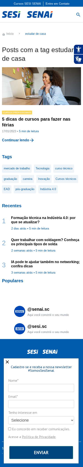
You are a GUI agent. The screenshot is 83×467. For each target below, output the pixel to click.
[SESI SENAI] (27, 14)
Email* (13, 396)
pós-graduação (24, 189)
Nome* (13, 380)
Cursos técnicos (66, 179)
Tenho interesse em (22, 412)
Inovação (44, 179)
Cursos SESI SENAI (27, 3)
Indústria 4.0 (48, 189)
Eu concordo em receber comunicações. (40, 429)
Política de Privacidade (39, 437)
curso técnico (63, 168)
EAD (7, 189)
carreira (27, 179)
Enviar (41, 452)
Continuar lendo (15, 140)
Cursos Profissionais (17, 112)
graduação (10, 179)
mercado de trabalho (17, 168)
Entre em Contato (57, 3)
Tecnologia (42, 168)
